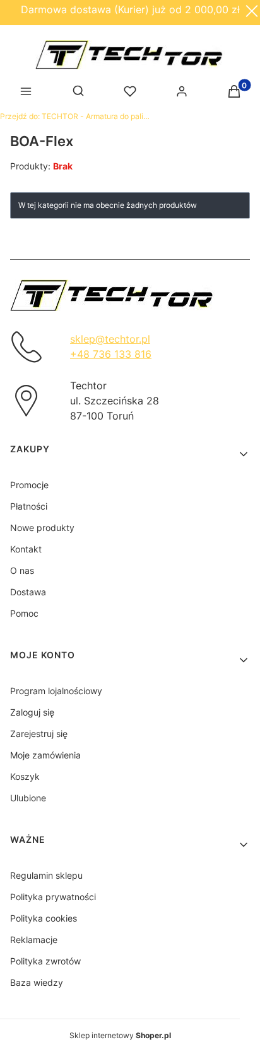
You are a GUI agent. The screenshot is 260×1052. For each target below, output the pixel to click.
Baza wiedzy (36, 982)
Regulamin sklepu (46, 875)
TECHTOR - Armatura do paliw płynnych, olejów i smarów (75, 116)
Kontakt (26, 549)
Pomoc (24, 613)
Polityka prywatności (53, 896)
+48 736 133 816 (110, 354)
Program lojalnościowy (56, 690)
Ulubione (28, 797)
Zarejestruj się (39, 733)
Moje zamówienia (45, 755)
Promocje (29, 484)
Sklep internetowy (120, 1035)
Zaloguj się (32, 712)
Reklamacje (33, 939)
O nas (22, 570)
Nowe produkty (42, 527)
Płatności (28, 506)
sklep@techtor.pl (110, 339)
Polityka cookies (43, 918)
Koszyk (25, 776)
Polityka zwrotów (45, 961)
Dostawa (28, 591)
